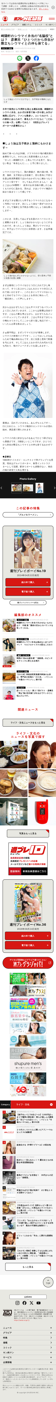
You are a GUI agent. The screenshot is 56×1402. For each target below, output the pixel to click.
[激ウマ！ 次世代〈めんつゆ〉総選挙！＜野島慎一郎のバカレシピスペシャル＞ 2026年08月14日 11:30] (42, 783)
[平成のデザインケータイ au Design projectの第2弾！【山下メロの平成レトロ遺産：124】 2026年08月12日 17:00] (42, 811)
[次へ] (54, 488)
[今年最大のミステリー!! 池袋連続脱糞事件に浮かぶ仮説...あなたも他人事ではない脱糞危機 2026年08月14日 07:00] (13, 811)
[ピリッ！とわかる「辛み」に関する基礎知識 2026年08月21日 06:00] (42, 754)
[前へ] (1, 488)
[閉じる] (53, 7)
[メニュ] (52, 19)
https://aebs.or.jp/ (22, 1320)
